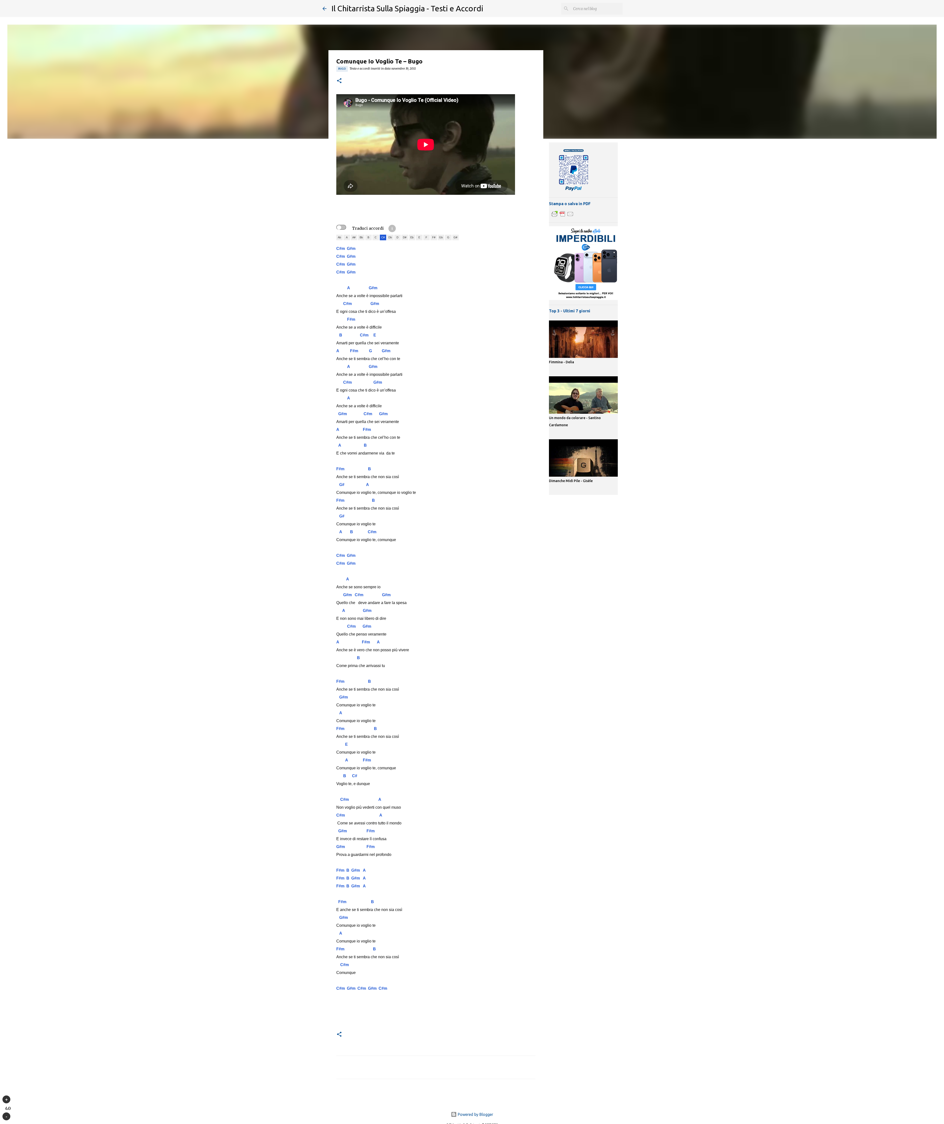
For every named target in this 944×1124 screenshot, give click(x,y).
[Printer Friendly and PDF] (562, 216)
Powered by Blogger (475, 1114)
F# (433, 237)
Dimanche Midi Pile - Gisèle (571, 481)
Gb (441, 237)
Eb (411, 237)
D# (404, 237)
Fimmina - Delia (561, 362)
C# (383, 237)
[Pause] (6, 1116)
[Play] (6, 1099)
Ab (339, 237)
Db (390, 237)
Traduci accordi (368, 228)
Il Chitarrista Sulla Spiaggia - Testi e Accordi (407, 8)
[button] (339, 81)
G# (455, 237)
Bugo (342, 68)
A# (353, 237)
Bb (361, 237)
